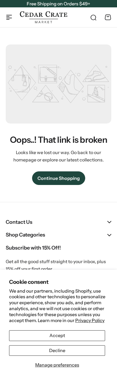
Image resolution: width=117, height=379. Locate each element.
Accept (57, 335)
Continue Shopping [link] (58, 178)
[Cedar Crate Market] (43, 17)
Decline (57, 350)
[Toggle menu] (9, 17)
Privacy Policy (90, 320)
